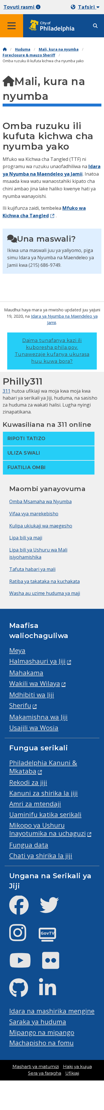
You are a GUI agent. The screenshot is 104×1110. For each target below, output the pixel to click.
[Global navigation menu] (11, 25)
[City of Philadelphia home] (53, 26)
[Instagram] (22, 937)
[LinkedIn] (52, 992)
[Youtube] (24, 965)
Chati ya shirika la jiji (40, 855)
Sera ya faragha (44, 1073)
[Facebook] (23, 909)
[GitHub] (23, 992)
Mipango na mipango (41, 1032)
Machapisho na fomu (41, 1042)
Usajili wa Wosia (33, 727)
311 (6, 391)
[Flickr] (55, 965)
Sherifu (20, 705)
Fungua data (28, 844)
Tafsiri (87, 7)
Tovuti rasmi (19, 7)
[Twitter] (54, 909)
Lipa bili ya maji (25, 537)
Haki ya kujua (77, 1066)
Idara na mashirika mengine (51, 1010)
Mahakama (26, 672)
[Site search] (95, 25)
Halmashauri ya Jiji (37, 661)
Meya (17, 650)
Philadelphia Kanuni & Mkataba (43, 766)
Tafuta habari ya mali (32, 569)
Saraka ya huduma (37, 1021)
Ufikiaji (72, 1073)
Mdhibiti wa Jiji (31, 694)
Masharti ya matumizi (35, 1066)
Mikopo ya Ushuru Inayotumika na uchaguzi (47, 829)
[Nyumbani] (5, 49)
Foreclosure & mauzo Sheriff (29, 55)
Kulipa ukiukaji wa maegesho (40, 526)
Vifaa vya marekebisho (33, 513)
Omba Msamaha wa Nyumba (40, 501)
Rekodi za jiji (28, 782)
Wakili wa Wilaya (34, 683)
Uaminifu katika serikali (45, 814)
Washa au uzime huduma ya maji (44, 593)
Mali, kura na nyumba (59, 49)
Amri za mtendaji (35, 803)
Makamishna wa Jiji (38, 716)
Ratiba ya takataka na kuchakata (44, 581)
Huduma (22, 49)
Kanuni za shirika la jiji (43, 793)
